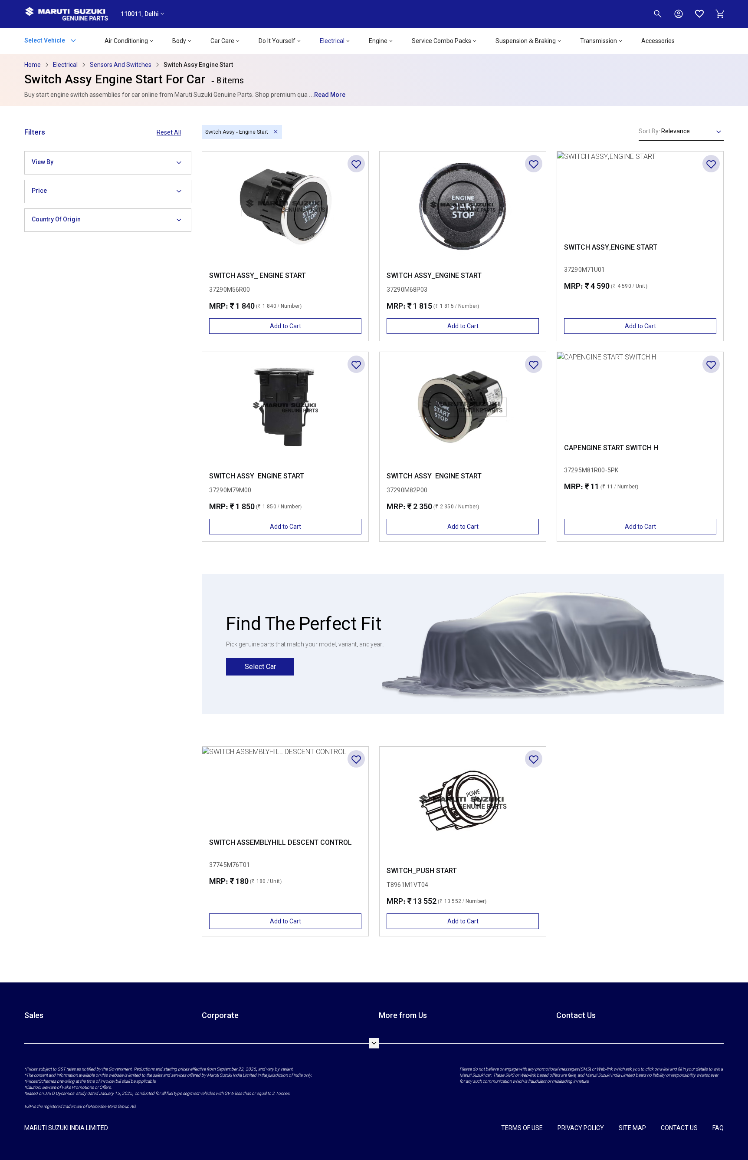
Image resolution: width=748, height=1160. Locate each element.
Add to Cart (285, 326)
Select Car (260, 666)
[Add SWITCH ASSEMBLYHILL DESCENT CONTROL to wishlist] (356, 759)
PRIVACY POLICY (581, 1127)
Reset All (169, 132)
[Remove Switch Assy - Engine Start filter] (275, 132)
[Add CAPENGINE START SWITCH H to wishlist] (711, 364)
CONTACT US (679, 1127)
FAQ (718, 1127)
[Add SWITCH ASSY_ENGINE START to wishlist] (533, 163)
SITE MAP (632, 1127)
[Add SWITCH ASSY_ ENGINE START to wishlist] (356, 163)
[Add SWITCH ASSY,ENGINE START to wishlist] (711, 163)
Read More (329, 94)
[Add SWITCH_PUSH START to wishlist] (533, 759)
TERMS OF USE (522, 1127)
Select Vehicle (45, 40)
